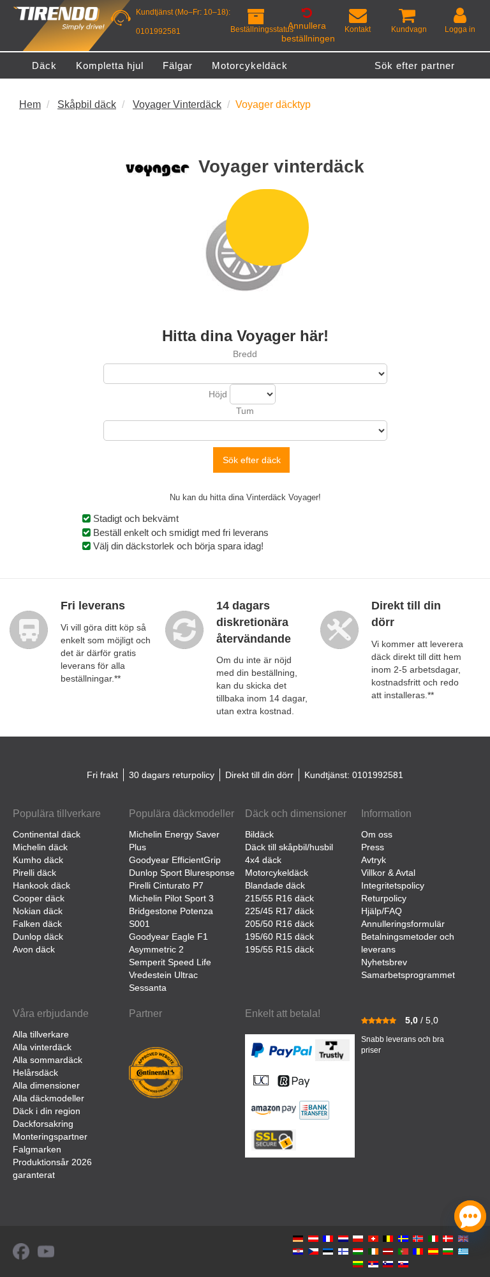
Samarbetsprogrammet (408, 975)
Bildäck (259, 834)
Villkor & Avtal (388, 873)
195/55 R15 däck (279, 949)
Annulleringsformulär (403, 924)
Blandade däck (275, 885)
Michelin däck (40, 847)
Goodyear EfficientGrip (175, 860)
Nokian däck (38, 911)
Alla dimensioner (46, 1085)
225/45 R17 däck (279, 911)
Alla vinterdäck (42, 1047)
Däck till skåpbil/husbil (289, 847)
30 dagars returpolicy (171, 775)
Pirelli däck (34, 873)
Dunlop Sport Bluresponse (182, 873)
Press (372, 847)
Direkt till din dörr (259, 775)
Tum (245, 411)
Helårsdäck (35, 1072)
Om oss (376, 834)
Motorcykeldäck (276, 873)
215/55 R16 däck (279, 898)
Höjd (218, 394)
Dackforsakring (43, 1124)
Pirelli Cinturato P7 (166, 885)
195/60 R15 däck (279, 936)
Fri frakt (102, 775)
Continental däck (46, 834)
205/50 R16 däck (279, 924)
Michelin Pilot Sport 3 (171, 898)
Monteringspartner (50, 1136)
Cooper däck (38, 898)
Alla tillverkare (41, 1034)
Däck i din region (46, 1111)
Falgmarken (37, 1149)
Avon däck (34, 949)
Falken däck (37, 924)
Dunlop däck (38, 936)
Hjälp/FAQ (381, 911)
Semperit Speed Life (170, 962)
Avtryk (373, 860)
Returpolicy (383, 898)
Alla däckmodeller (48, 1098)
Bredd (245, 354)
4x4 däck (263, 860)
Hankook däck (41, 885)
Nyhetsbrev (384, 962)
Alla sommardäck (47, 1060)
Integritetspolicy (392, 885)
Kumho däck (38, 860)
